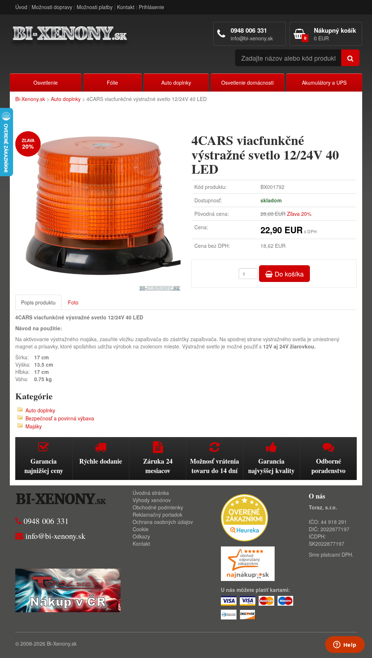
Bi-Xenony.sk (30, 98)
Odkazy (141, 536)
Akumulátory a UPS (324, 82)
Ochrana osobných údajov (163, 521)
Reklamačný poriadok (157, 514)
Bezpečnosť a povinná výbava (59, 418)
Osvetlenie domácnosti (247, 82)
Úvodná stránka (151, 492)
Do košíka (288, 273)
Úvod (21, 7)
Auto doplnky (176, 82)
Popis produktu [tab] (38, 302)
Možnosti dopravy (52, 7)
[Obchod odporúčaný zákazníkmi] (248, 562)
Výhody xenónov (152, 500)
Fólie (112, 82)
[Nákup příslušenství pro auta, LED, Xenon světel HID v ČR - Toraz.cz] (68, 589)
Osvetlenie (45, 82)
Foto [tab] (73, 302)
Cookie (141, 529)
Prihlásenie (151, 7)
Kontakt (125, 7)
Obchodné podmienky (158, 507)
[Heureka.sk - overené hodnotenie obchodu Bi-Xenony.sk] (244, 516)
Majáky (33, 426)
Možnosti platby (95, 7)
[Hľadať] (350, 57)
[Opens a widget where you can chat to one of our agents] (345, 645)
